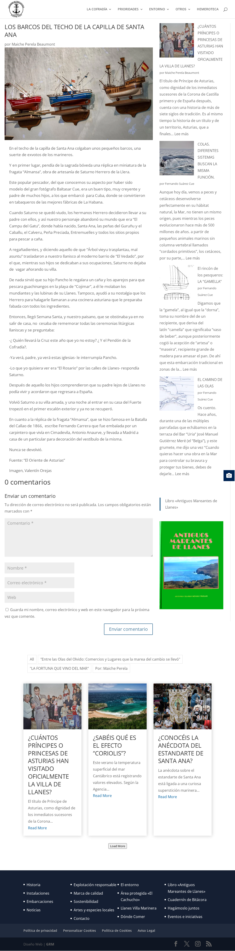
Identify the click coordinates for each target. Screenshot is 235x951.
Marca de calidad (88, 893)
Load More (117, 846)
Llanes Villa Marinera (139, 908)
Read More (37, 827)
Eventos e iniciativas (185, 916)
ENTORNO (157, 9)
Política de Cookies (117, 930)
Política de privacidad (40, 930)
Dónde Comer (133, 916)
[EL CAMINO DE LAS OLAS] (176, 394)
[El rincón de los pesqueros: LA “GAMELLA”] (176, 283)
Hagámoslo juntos (183, 908)
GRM (50, 944)
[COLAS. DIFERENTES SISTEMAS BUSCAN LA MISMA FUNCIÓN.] (176, 159)
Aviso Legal (146, 930)
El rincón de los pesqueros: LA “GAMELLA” (210, 275)
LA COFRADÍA (97, 9)
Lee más (181, 133)
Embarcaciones (40, 901)
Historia (33, 884)
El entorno (130, 884)
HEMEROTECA (207, 9)
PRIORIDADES (128, 9)
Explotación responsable (95, 884)
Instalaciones (38, 893)
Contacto (82, 918)
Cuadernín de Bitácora (187, 899)
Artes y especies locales (94, 909)
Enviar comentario (128, 629)
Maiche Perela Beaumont (33, 44)
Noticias (34, 909)
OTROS (181, 9)
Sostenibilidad (86, 901)
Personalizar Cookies (79, 930)
